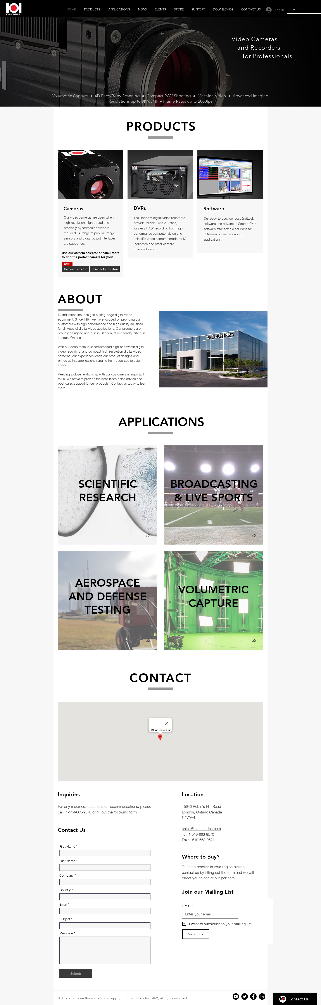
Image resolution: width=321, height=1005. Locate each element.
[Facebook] (253, 996)
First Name (67, 846)
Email (63, 904)
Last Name (67, 860)
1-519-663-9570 (78, 812)
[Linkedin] (262, 996)
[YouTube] (236, 996)
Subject (64, 919)
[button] (148, 535)
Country (65, 890)
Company (66, 875)
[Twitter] (244, 996)
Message (66, 933)
